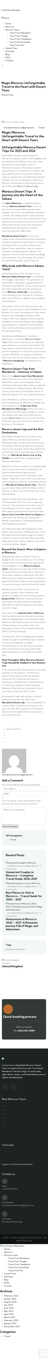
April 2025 (9, 1314)
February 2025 (11, 1320)
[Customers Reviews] (4, 4)
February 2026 (11, 1295)
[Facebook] (5, 1087)
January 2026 (10, 1299)
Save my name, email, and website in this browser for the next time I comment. (21, 802)
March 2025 (9, 1317)
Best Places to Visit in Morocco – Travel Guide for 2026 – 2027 (24, 896)
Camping (17, 949)
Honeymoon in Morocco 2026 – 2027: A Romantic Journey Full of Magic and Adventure (22, 924)
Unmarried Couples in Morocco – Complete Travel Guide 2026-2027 (21, 875)
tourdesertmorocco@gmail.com (18, 127)
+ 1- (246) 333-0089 (24, 1030)
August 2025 (10, 1302)
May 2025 (8, 1311)
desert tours (14, 418)
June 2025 (9, 1308)
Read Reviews (9, 1151)
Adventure (9, 949)
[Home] (5, 17)
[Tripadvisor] (13, 1087)
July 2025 (8, 1305)
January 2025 (10, 1323)
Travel (10, 95)
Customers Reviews (10, 10)
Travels (22, 949)
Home (4, 95)
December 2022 (12, 1326)
